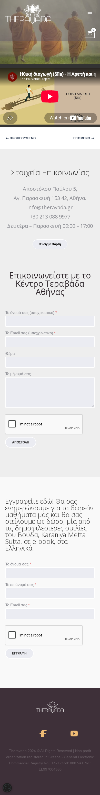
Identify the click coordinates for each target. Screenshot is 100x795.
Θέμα (10, 354)
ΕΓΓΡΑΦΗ (19, 653)
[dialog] (7, 787)
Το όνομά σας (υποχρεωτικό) (31, 313)
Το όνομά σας (18, 564)
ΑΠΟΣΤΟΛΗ (20, 442)
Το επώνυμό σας (20, 585)
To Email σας (17, 605)
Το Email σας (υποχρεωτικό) (30, 333)
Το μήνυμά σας (18, 374)
